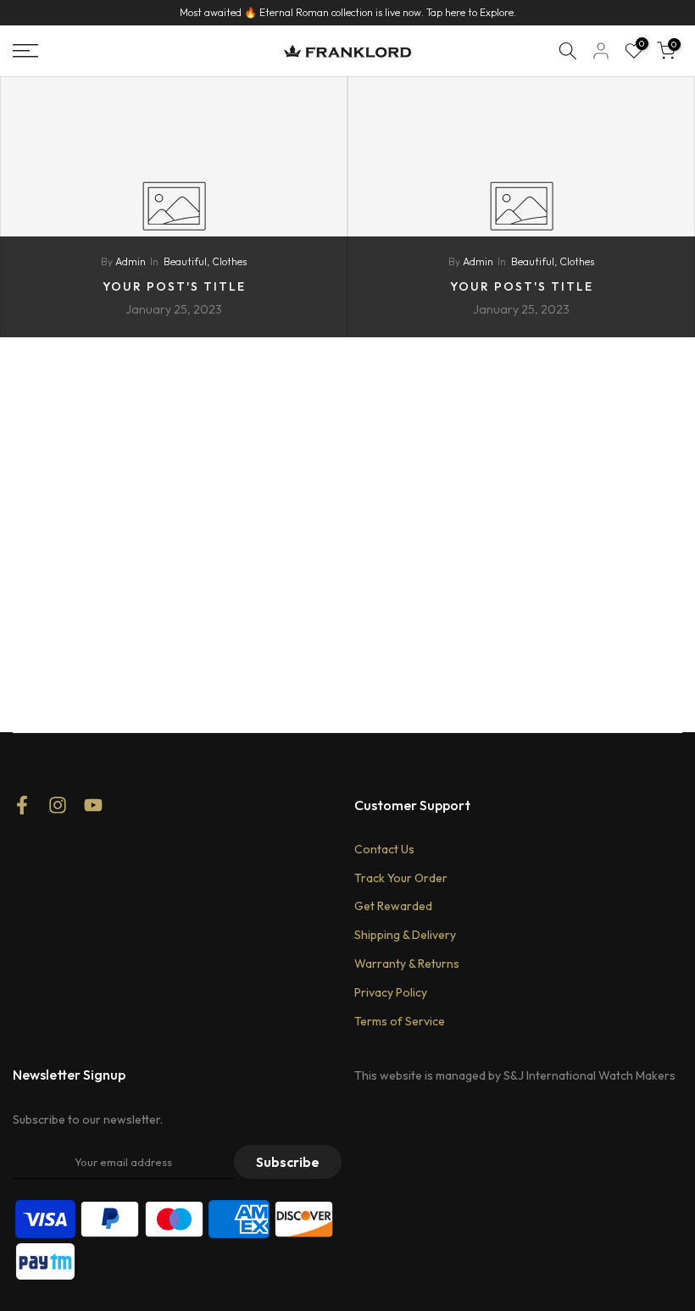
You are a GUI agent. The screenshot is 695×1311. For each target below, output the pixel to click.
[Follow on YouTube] (93, 810)
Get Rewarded (393, 906)
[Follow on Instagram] (57, 810)
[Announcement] (347, 12)
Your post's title (174, 286)
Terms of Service (399, 1021)
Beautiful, (188, 261)
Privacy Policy (390, 992)
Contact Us (384, 849)
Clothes (229, 261)
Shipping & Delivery (405, 934)
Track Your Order (401, 878)
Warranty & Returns (406, 963)
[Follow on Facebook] (22, 810)
